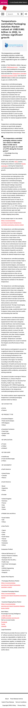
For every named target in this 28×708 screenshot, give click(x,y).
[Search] (18, 14)
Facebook (4, 622)
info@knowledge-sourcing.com (10, 618)
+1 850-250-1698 (6, 616)
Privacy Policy (22, 705)
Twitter (3, 624)
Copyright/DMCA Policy (9, 705)
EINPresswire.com (12, 67)
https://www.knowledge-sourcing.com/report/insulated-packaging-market (14, 595)
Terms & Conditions (20, 702)
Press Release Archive (16, 698)
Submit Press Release (8, 702)
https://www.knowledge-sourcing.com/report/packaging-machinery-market (11, 585)
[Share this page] (26, 13)
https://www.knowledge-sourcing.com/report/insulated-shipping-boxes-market (13, 606)
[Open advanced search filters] (21, 14)
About (7, 698)
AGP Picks (4, 2)
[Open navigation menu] (2, 13)
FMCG (16, 161)
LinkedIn (3, 626)
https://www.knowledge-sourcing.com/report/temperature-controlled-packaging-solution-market (12, 223)
